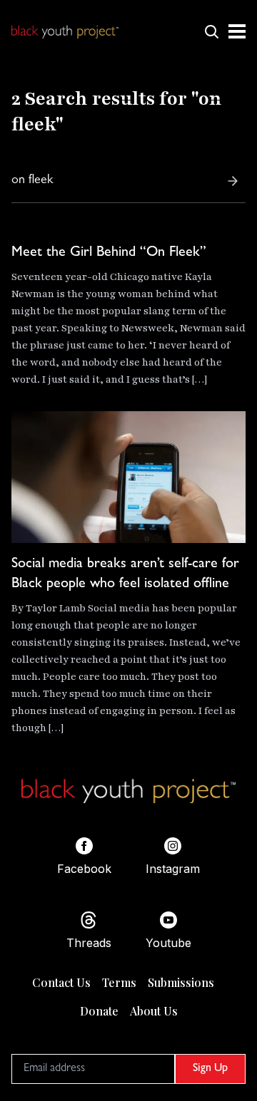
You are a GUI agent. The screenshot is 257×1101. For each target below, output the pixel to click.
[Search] (233, 181)
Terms (119, 982)
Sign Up (210, 1069)
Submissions (181, 982)
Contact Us (61, 982)
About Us (154, 1010)
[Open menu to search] (211, 31)
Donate (99, 1010)
